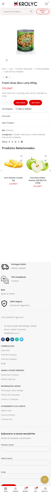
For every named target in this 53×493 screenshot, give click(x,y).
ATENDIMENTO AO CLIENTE (13, 406)
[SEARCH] (31, 11)
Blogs (3, 363)
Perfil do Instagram (9, 359)
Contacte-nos (6, 419)
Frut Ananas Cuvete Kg (13, 179)
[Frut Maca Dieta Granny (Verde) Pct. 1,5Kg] (37, 164)
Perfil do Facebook (9, 354)
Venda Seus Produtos (10, 375)
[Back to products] (6, 77)
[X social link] (12, 142)
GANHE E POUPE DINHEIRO (12, 370)
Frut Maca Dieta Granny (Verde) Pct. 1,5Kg (38, 180)
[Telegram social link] (22, 142)
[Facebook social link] (9, 142)
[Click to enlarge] (7, 60)
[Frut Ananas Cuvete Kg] (13, 164)
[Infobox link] (25, 267)
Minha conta (6, 410)
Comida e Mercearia (23, 69)
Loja (11, 69)
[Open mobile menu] (3, 3)
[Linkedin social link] (15, 142)
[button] (21, 160)
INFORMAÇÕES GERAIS (11, 386)
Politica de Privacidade (10, 395)
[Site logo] (25, 3)
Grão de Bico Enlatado (14, 71)
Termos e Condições (9, 399)
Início (4, 69)
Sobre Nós (5, 350)
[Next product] (9, 77)
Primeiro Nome (7, 445)
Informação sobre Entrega (12, 390)
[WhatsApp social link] (18, 142)
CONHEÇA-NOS (7, 346)
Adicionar (20, 102)
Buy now (35, 102)
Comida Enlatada (42, 69)
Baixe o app (43, 11)
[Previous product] (3, 77)
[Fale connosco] (44, 479)
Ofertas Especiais (8, 379)
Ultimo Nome (6, 458)
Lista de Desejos (8, 415)
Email (3, 472)
